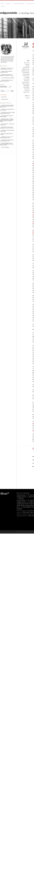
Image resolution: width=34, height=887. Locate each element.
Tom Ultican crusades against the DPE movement (7, 110)
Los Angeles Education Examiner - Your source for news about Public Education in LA (7, 106)
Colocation (27, 64)
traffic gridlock (26, 85)
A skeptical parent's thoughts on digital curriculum (6, 116)
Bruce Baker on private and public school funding (7, 131)
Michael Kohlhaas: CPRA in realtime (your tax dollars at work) (7, 113)
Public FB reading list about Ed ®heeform (6, 134)
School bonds (26, 80)
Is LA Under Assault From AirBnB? (7, 77)
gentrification (26, 72)
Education (8, 3)
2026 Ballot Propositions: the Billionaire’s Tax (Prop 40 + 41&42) (6, 75)
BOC (25, 62)
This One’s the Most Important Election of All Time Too (6, 81)
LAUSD (24, 74)
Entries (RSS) (3, 96)
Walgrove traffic (26, 92)
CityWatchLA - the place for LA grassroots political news (6, 137)
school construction (25, 82)
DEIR (28, 67)
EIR (23, 72)
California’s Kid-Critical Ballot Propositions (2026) (6, 72)
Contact (3, 6)
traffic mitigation (26, 87)
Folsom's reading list (5, 147)
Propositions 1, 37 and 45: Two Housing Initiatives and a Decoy (6, 68)
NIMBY (28, 79)
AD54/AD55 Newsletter (19, 3)
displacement (24, 69)
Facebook (27, 97)
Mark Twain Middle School (26, 77)
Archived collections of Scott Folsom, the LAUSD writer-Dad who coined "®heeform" (7, 144)
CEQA (28, 62)
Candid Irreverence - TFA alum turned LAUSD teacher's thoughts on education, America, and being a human (7, 120)
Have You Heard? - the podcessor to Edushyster (7, 124)
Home (2, 3)
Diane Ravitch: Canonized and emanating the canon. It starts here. (7, 127)
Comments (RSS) (4, 99)
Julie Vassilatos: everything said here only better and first (6, 140)
